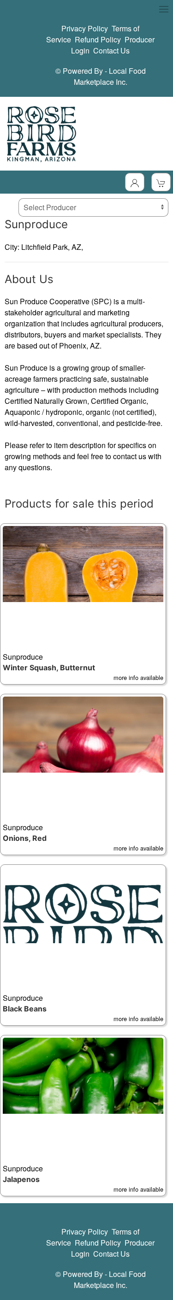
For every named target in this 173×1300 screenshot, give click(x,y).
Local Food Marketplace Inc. (110, 76)
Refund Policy (98, 39)
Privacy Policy (84, 28)
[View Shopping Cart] (161, 182)
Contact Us (111, 50)
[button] (83, 604)
